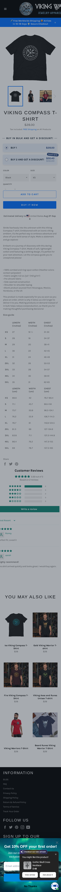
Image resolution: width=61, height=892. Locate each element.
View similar (30, 875)
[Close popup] (56, 854)
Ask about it (48, 875)
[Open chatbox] (54, 886)
